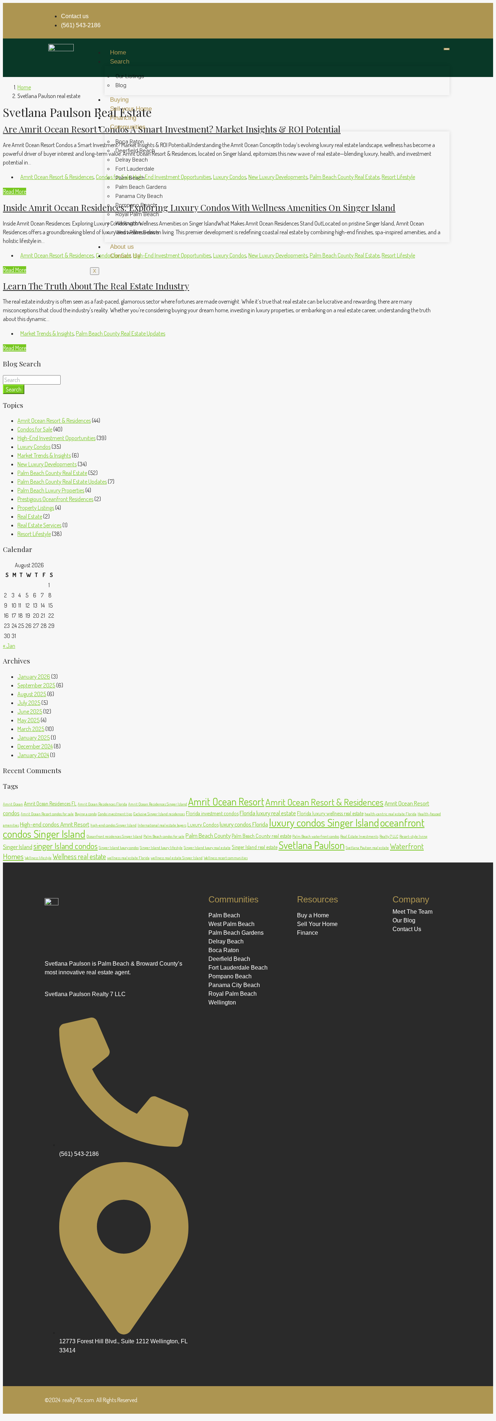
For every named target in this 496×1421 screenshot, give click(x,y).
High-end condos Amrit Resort (54, 824)
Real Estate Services (39, 525)
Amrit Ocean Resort (226, 801)
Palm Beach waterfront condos (315, 836)
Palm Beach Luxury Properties (50, 490)
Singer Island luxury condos (119, 847)
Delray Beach (131, 160)
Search (119, 61)
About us (122, 246)
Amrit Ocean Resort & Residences (57, 176)
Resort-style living (413, 836)
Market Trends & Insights (47, 333)
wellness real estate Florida (128, 857)
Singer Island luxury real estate (207, 847)
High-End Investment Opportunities (56, 438)
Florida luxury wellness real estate (330, 813)
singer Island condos (65, 845)
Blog (120, 85)
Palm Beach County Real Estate (52, 472)
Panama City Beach (139, 196)
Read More (14, 191)
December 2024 (35, 746)
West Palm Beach (137, 232)
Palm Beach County (208, 835)
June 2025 (29, 711)
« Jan (9, 645)
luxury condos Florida (244, 824)
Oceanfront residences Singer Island (114, 836)
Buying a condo (86, 813)
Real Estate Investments (359, 836)
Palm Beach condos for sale (163, 836)
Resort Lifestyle (34, 533)
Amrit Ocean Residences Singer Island (157, 804)
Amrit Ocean (13, 804)
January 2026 (33, 676)
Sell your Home (131, 108)
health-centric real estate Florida (390, 813)
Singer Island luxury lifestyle (161, 847)
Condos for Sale (34, 429)
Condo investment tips (115, 813)
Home (118, 52)
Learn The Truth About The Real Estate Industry (96, 286)
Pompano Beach (135, 205)
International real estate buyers (162, 825)
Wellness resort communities (226, 857)
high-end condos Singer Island (113, 825)
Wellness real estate (79, 856)
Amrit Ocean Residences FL (50, 803)
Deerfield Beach (135, 150)
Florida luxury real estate (268, 813)
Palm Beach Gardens (141, 187)
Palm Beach (130, 178)
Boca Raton (129, 141)
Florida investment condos (212, 813)
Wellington (128, 223)
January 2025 (33, 737)
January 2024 (33, 755)
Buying (119, 99)
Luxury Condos (33, 446)
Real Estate (29, 516)
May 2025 (28, 720)
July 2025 (28, 702)
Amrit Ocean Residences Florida (102, 804)
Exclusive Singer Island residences (159, 813)
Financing (123, 117)
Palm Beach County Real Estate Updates (120, 333)
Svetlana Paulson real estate (367, 847)
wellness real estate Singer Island (177, 857)
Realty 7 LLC (388, 836)
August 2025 (31, 694)
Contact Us (125, 255)
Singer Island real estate (254, 847)
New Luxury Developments (47, 464)
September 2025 (36, 685)
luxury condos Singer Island (324, 822)
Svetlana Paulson (312, 845)
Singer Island (17, 846)
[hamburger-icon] (447, 49)
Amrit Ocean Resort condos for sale (47, 813)
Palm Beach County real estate (261, 835)
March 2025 (30, 728)
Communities (128, 126)
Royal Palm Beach (137, 214)
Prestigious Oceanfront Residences (55, 499)
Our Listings (129, 76)
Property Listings (35, 507)
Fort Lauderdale (134, 169)
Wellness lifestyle (38, 857)
